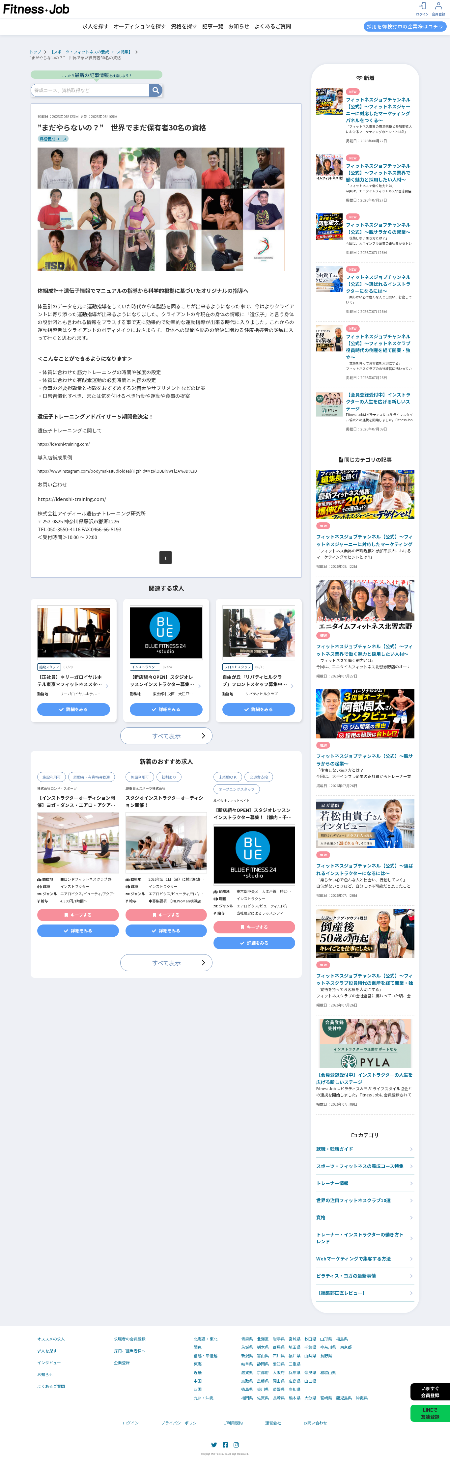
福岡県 (247, 1397)
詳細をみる (77, 709)
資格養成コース (53, 138)
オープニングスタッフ (237, 789)
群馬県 (279, 1347)
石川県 (279, 1355)
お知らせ (238, 26)
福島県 (342, 1338)
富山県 (263, 1355)
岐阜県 (247, 1363)
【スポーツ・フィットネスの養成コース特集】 (91, 51)
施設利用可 (51, 777)
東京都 (346, 1347)
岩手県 (279, 1338)
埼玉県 (294, 1347)
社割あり (169, 777)
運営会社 (273, 1422)
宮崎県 (326, 1397)
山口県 (310, 1381)
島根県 (263, 1381)
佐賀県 (263, 1397)
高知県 (294, 1389)
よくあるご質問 (272, 26)
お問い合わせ (315, 1422)
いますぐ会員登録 (430, 1391)
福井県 (294, 1355)
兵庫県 (294, 1372)
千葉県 (310, 1347)
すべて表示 (166, 736)
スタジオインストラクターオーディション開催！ (164, 801)
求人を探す (95, 26)
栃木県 (263, 1347)
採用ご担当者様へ (130, 1350)
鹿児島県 (344, 1397)
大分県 (310, 1397)
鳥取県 (247, 1381)
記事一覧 (212, 26)
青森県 (247, 1338)
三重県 (294, 1363)
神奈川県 (328, 1347)
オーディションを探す (140, 26)
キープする (81, 915)
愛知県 (279, 1363)
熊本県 (294, 1397)
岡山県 (279, 1381)
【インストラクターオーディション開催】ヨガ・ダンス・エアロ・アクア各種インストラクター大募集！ (76, 801)
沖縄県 (362, 1397)
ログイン (131, 1422)
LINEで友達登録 (430, 1413)
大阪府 (279, 1372)
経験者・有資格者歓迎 (91, 777)
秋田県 (310, 1338)
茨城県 (247, 1347)
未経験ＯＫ (228, 777)
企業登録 (122, 1362)
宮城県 (294, 1338)
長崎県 (279, 1397)
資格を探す (184, 26)
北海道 (263, 1338)
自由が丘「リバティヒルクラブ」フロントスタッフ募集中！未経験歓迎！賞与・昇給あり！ (254, 681)
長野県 (326, 1355)
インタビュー (49, 1362)
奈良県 (310, 1372)
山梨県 (310, 1355)
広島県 (294, 1381)
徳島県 (247, 1389)
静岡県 (263, 1363)
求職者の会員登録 (130, 1338)
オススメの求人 (51, 1338)
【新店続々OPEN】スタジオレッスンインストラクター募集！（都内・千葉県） (162, 681)
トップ (35, 51)
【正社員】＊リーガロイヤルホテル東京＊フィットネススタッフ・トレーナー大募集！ (69, 681)
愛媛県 (279, 1389)
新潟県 (247, 1355)
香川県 (263, 1389)
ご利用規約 (233, 1422)
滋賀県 (247, 1372)
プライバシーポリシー (181, 1422)
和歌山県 (328, 1372)
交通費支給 (259, 777)
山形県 (326, 1338)
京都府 (263, 1372)
